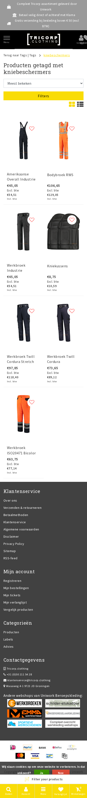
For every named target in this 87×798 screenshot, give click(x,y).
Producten (11, 632)
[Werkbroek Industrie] (23, 231)
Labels (8, 639)
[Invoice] (66, 758)
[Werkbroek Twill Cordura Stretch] (23, 323)
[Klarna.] (73, 749)
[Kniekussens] (63, 231)
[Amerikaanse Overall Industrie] (23, 140)
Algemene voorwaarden (21, 529)
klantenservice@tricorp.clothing (29, 680)
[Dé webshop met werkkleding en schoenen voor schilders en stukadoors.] (62, 703)
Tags (32, 55)
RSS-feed (10, 558)
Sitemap (9, 551)
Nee (61, 773)
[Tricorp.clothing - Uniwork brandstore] (43, 39)
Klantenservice (14, 522)
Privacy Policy (13, 544)
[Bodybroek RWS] (63, 140)
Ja (41, 773)
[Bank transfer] (44, 749)
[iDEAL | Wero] (14, 749)
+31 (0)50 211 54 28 (19, 674)
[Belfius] (58, 749)
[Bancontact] (51, 758)
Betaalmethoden (15, 515)
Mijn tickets (12, 595)
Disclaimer (11, 536)
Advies (8, 646)
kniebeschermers (57, 55)
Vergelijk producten (18, 609)
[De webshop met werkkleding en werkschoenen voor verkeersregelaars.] (62, 713)
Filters (43, 96)
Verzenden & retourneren (22, 508)
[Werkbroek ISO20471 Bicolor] (23, 414)
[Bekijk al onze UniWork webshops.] (62, 723)
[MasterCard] (21, 758)
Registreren (12, 581)
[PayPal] (29, 749)
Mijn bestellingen (16, 588)
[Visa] (36, 758)
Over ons (10, 500)
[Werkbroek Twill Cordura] (63, 323)
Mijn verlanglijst (15, 602)
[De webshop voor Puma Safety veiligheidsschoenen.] (24, 723)
